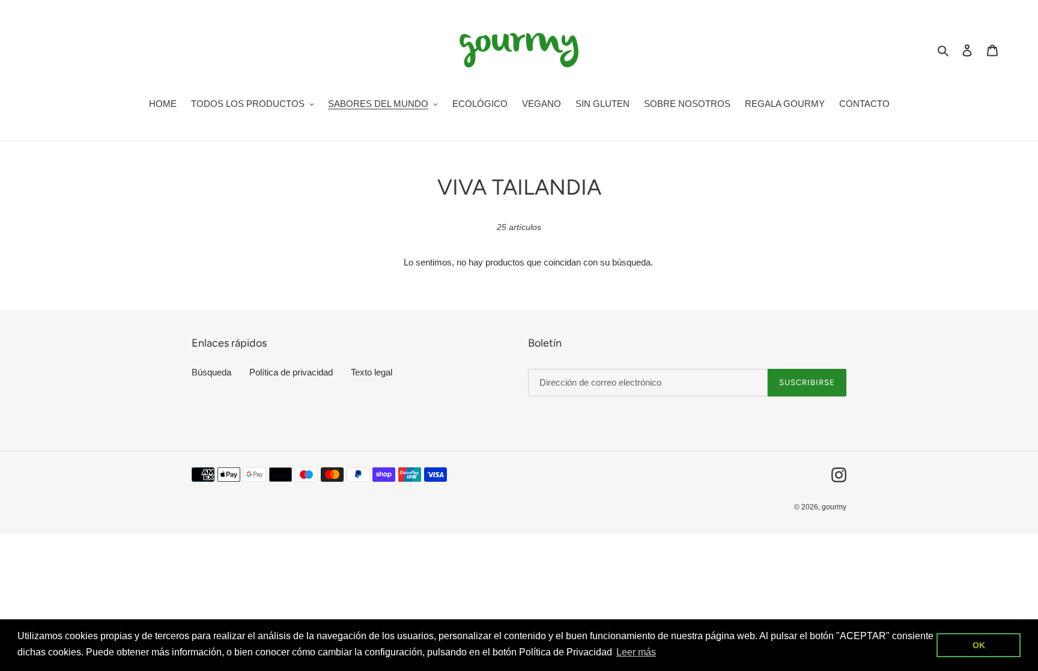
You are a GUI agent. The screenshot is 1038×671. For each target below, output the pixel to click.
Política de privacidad (291, 372)
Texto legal (371, 372)
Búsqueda (211, 372)
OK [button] (979, 645)
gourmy (834, 507)
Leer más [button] (636, 652)
